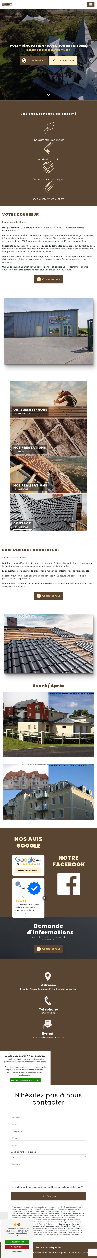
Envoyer (51, 1196)
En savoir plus (21, 413)
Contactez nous (66, 60)
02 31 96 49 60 (36, 60)
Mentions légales (57, 1252)
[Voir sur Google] (17, 883)
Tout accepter (17, 1242)
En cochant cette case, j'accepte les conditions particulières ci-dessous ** (47, 1187)
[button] (12, 898)
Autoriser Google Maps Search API (25, 1080)
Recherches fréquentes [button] (49, 1247)
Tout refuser (17, 1247)
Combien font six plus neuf (24, 1152)
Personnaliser (17, 1252)
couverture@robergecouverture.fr (48, 1037)
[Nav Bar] (90, 4)
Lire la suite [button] (20, 913)
